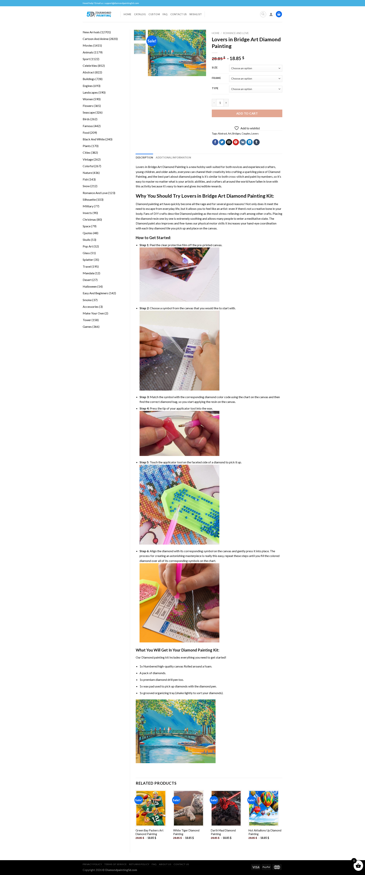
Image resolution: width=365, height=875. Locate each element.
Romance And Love (236, 33)
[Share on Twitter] (222, 142)
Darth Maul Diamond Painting (223, 832)
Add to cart (247, 113)
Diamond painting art (149, 204)
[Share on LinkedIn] (249, 142)
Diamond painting (191, 213)
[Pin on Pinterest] (236, 142)
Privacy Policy (92, 864)
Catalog (140, 14)
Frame (216, 78)
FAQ (165, 14)
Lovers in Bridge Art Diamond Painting (161, 167)
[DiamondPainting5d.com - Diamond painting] (99, 14)
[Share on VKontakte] (243, 142)
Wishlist (195, 14)
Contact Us (178, 14)
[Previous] (154, 53)
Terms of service (115, 864)
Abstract (222, 133)
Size (215, 67)
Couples (246, 133)
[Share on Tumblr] (256, 142)
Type (215, 88)
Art (229, 133)
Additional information (173, 157)
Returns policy (139, 864)
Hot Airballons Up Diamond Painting (264, 832)
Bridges (236, 133)
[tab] (144, 157)
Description (144, 157)
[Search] (263, 14)
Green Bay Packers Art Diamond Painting (149, 832)
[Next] (200, 53)
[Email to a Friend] (229, 142)
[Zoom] (153, 71)
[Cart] (279, 14)
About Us (165, 864)
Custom (154, 14)
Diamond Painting (196, 650)
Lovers (255, 133)
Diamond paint (145, 223)
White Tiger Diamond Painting (186, 832)
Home (127, 14)
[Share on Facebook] (215, 142)
